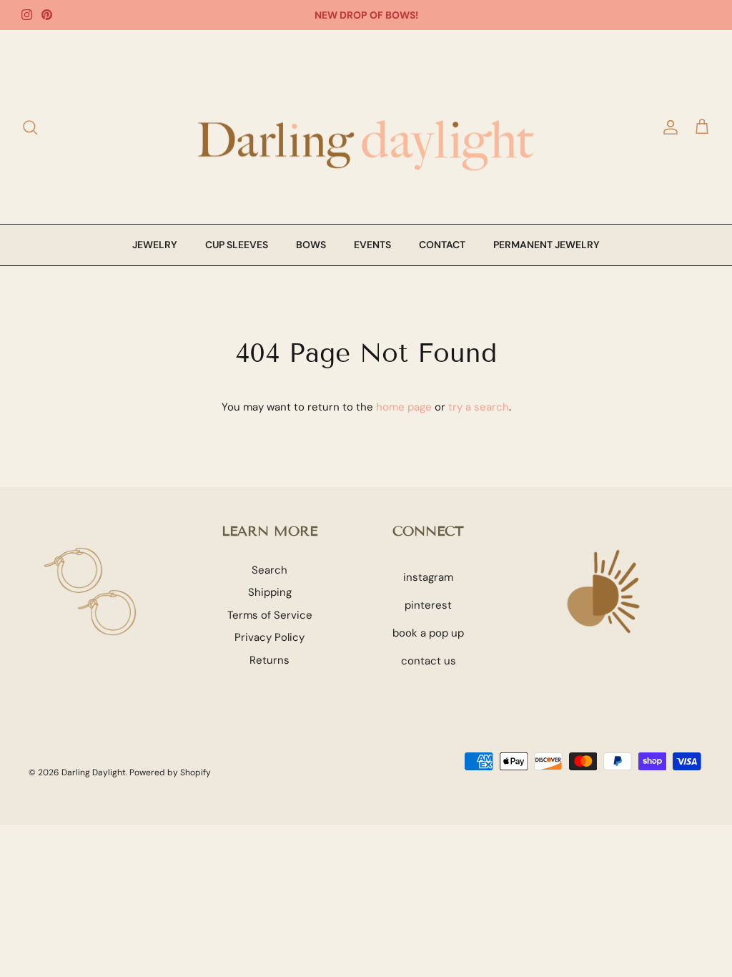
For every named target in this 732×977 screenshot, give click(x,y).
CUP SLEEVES (236, 244)
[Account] (667, 127)
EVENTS (372, 244)
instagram (428, 577)
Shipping (270, 592)
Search (269, 570)
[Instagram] (26, 14)
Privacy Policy (269, 637)
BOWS (311, 244)
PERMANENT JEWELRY (546, 244)
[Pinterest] (46, 14)
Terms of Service (269, 615)
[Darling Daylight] (366, 127)
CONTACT (442, 244)
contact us (428, 661)
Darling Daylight (93, 772)
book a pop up (428, 633)
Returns (269, 660)
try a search (478, 407)
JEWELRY (154, 244)
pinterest (428, 605)
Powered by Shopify (170, 772)
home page (404, 407)
